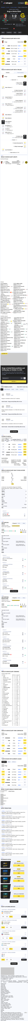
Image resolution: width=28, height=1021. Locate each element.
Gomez (14, 173)
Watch (19, 32)
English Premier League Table (7, 997)
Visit (19, 865)
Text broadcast (20, 72)
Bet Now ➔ (14, 381)
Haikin (14, 227)
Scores (7, 7)
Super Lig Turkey (4, 1002)
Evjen (14, 251)
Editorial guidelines (10, 981)
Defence (14, 761)
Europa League (14, 7)
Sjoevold (14, 231)
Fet (14, 262)
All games (14, 523)
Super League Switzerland (6, 1007)
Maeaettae (14, 267)
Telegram (22, 3)
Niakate (14, 183)
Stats (15, 32)
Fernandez (14, 217)
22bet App (3, 985)
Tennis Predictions (4, 993)
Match (3, 32)
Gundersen (14, 236)
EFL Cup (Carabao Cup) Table (7, 995)
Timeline (7, 72)
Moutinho (14, 207)
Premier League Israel (5, 1003)
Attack (9, 761)
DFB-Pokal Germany (11, 931)
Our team (4, 981)
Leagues (2, 1001)
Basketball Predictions (5, 992)
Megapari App (4, 989)
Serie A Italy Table (4, 1000)
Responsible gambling (21, 981)
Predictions (9, 32)
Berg (14, 257)
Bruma (14, 213)
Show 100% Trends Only (22, 386)
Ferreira (14, 179)
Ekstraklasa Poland (5, 1006)
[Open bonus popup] (26, 3)
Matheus (14, 169)
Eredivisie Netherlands (12, 920)
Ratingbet (3, 7)
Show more (14, 591)
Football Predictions (5, 991)
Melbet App (3, 987)
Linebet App (3, 988)
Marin (14, 191)
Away (24, 523)
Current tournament (16, 525)
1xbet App (3, 984)
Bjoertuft (14, 241)
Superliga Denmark (11, 909)
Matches (4, 761)
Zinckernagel (14, 273)
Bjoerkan (14, 246)
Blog (2, 1011)
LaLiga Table (3, 998)
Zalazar (14, 197)
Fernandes (14, 221)
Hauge (14, 279)
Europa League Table (6, 673)
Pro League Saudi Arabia (6, 1004)
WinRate (2, 1010)
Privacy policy (25, 981)
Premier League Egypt (5, 1008)
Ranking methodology (15, 981)
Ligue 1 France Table (5, 999)
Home (19, 523)
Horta (14, 203)
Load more (14, 431)
